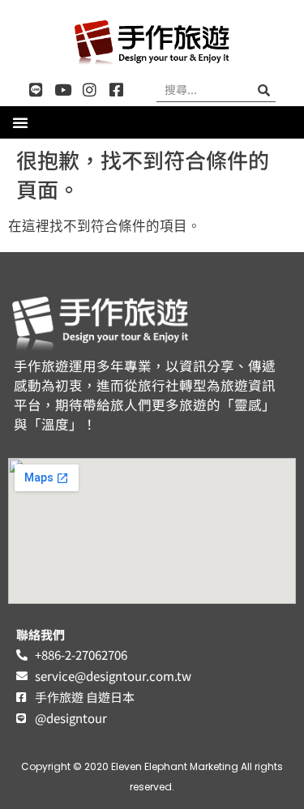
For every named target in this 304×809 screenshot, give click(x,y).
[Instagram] (89, 89)
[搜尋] (263, 89)
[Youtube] (63, 89)
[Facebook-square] (116, 89)
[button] (20, 122)
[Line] (36, 89)
